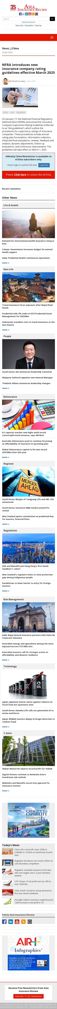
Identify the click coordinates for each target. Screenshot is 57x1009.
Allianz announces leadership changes (26, 383)
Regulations (10, 530)
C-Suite (8, 733)
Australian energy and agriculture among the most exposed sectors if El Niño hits (28, 645)
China (5, 112)
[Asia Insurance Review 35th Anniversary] (28, 7)
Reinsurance (10, 396)
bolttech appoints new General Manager (27, 377)
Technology (10, 666)
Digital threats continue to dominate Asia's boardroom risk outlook (24, 776)
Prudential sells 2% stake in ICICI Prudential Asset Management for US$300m (27, 315)
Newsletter (29, 25)
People (7, 336)
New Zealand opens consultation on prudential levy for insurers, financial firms (28, 517)
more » (5, 262)
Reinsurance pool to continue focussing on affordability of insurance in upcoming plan (27, 442)
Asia (12, 112)
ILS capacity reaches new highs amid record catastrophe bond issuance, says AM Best (24, 434)
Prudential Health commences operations (26, 258)
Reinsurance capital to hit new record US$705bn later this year (24, 451)
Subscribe (19, 25)
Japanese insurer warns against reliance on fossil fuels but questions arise (27, 703)
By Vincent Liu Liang (17, 81)
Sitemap (38, 25)
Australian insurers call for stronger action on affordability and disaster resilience (25, 653)
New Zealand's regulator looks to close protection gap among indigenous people (27, 576)
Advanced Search (28, 22)
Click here (20, 174)
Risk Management (13, 599)
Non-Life (8, 269)
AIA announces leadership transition (27, 371)
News (5, 48)
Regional (8, 463)
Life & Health (10, 205)
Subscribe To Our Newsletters (28, 996)
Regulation (21, 112)
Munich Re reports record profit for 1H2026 (27, 768)
